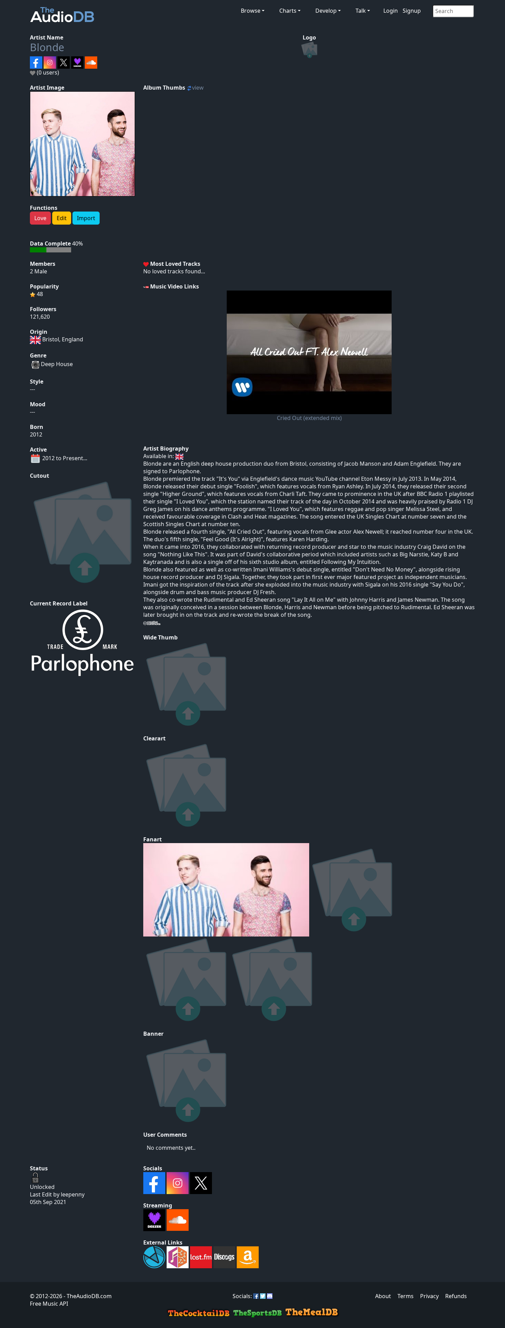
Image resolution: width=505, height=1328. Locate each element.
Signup (412, 10)
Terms (405, 1296)
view (198, 87)
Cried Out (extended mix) (309, 418)
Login (390, 10)
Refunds (456, 1296)
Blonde (47, 47)
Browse (250, 10)
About (383, 1296)
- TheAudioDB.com (87, 1296)
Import (86, 218)
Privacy (429, 1296)
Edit (62, 218)
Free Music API (49, 1303)
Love (40, 218)
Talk (361, 10)
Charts (287, 10)
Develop (326, 10)
